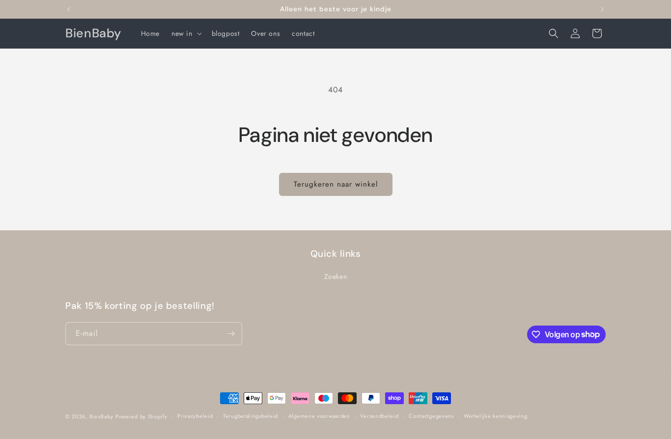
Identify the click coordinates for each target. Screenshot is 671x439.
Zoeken (335, 276)
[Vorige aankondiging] (69, 9)
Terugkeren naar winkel (336, 184)
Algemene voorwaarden (319, 416)
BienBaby (101, 416)
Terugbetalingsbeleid (250, 416)
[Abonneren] (231, 333)
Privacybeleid (195, 416)
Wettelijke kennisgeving (495, 416)
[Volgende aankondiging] (602, 9)
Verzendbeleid (379, 416)
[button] (186, 33)
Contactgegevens (431, 416)
